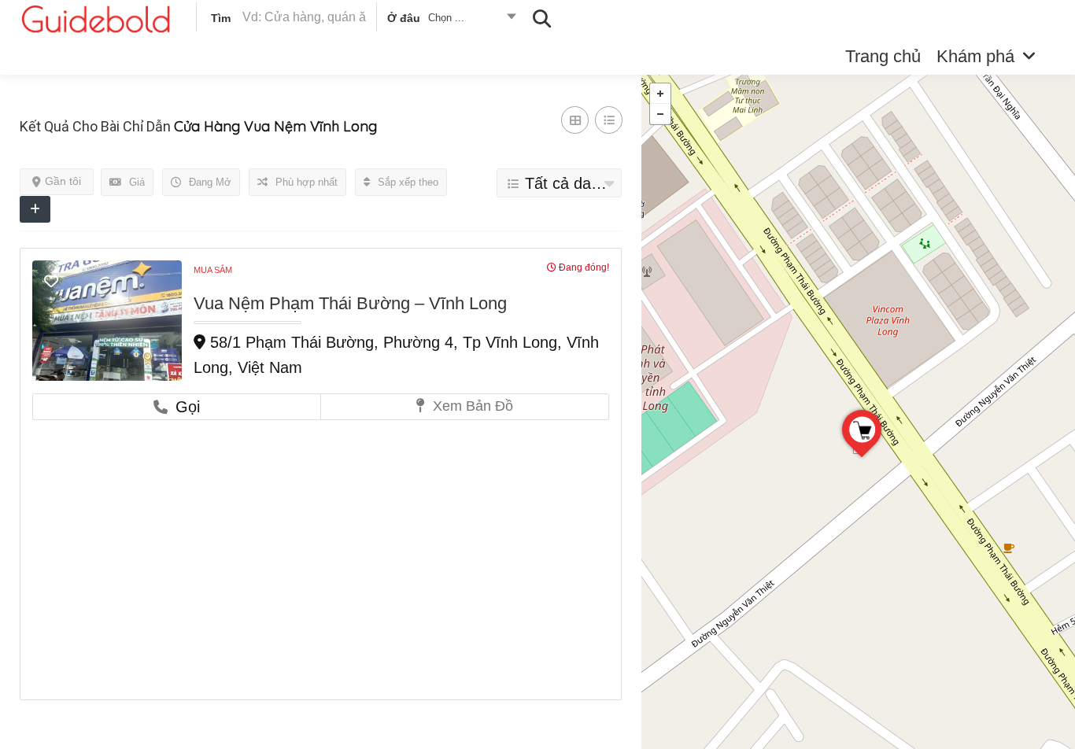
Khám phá (975, 56)
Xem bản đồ (471, 406)
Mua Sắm (213, 270)
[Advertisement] (320, 538)
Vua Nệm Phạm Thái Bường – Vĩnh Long (350, 303)
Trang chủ (883, 56)
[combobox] (450, 20)
